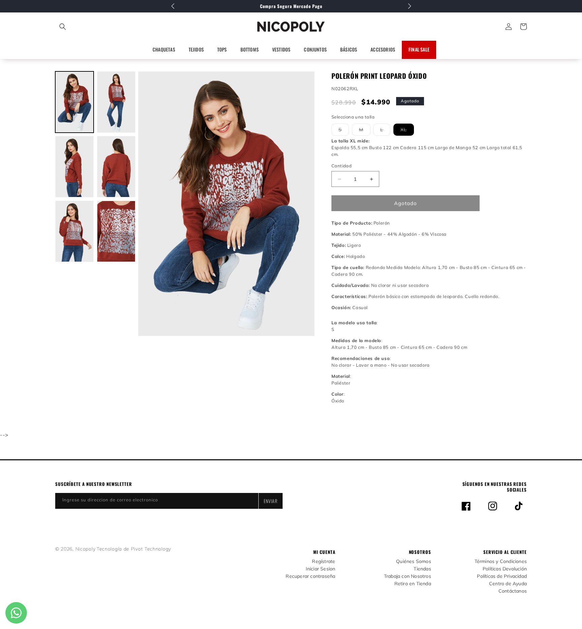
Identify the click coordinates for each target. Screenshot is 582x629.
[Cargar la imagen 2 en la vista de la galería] (116, 102)
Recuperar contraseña (310, 576)
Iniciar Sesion (320, 569)
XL (407, 131)
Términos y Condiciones (501, 561)
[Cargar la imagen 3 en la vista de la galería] (74, 166)
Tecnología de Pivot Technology (134, 549)
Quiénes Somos (413, 561)
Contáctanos (512, 591)
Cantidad (341, 165)
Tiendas (422, 569)
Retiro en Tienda (412, 584)
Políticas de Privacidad (502, 576)
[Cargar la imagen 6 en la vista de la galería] (116, 231)
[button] (92, 26)
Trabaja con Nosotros (407, 576)
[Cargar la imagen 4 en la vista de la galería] (116, 166)
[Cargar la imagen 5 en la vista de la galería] (74, 231)
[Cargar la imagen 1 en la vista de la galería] (74, 102)
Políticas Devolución (505, 569)
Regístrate (323, 561)
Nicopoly (85, 549)
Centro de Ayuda (508, 584)
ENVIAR (271, 500)
